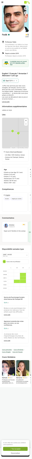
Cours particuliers (7, 349)
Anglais (7, 195)
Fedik (4, 34)
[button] (25, 8)
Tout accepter (16, 449)
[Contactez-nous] (28, 2)
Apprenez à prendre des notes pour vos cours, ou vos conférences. (14, 323)
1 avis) (27, 36)
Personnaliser (15, 453)
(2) (11, 377)
